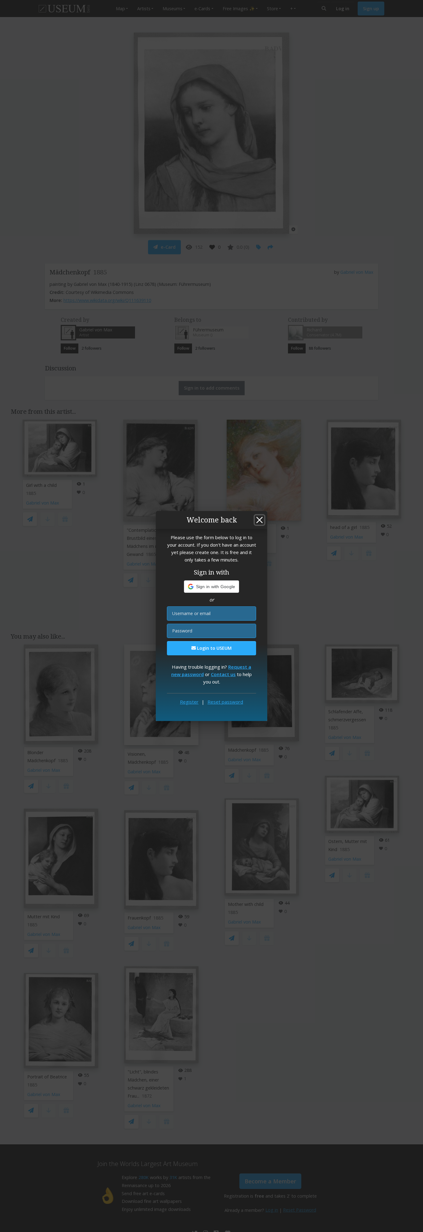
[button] (211, 586)
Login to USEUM (214, 648)
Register (189, 702)
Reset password (225, 702)
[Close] (259, 520)
